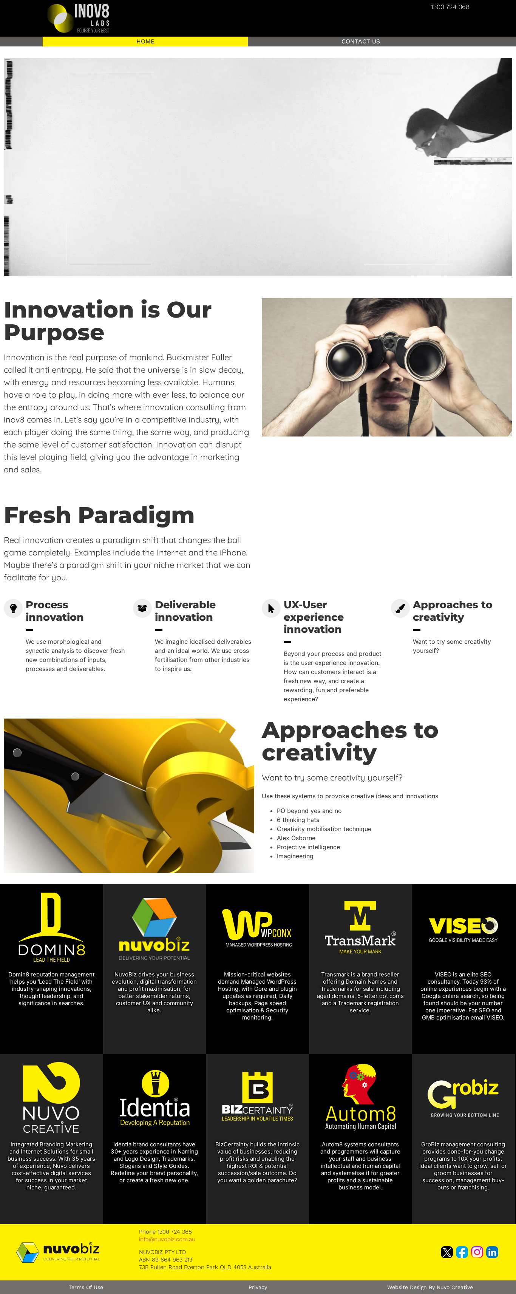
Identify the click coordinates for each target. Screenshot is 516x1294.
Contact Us (360, 41)
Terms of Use (86, 1287)
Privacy (258, 1287)
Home (145, 41)
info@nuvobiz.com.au (167, 1239)
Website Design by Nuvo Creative (430, 1287)
